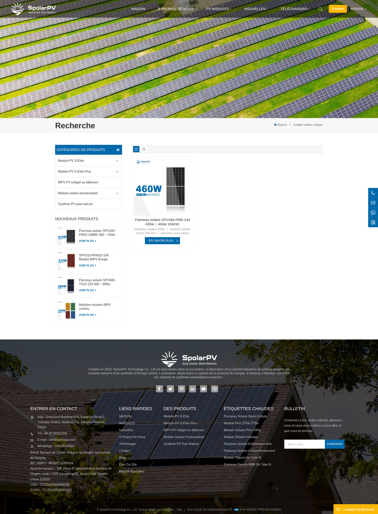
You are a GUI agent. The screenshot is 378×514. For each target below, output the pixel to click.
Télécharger (294, 9)
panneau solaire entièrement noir (248, 444)
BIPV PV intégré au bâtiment (78, 182)
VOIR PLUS (86, 240)
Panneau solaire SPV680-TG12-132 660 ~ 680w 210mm (97, 282)
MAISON (125, 416)
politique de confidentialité (209, 509)
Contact (338, 8)
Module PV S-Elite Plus (74, 171)
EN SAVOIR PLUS (161, 240)
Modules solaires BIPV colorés (95, 306)
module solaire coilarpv (241, 437)
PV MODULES (217, 9)
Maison (138, 9)
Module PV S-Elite (71, 160)
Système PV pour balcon (75, 204)
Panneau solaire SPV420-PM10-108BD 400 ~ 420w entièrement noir (97, 233)
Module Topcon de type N (242, 457)
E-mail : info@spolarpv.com (56, 439)
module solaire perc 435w (242, 430)
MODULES (127, 423)
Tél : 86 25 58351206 (52, 433)
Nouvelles (255, 9)
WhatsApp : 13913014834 (55, 446)
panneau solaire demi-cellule (245, 416)
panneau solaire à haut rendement (249, 450)
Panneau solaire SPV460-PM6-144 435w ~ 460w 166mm (162, 222)
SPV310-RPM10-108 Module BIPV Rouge (94, 257)
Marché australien (131, 471)
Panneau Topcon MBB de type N (247, 464)
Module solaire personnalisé (78, 193)
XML (180, 509)
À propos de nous (176, 9)
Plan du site (128, 464)
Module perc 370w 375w (241, 423)
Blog (122, 457)
